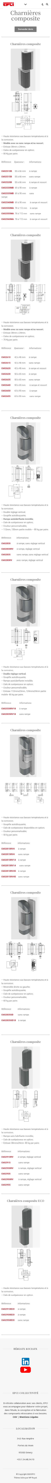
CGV (15, 1416)
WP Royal (33, 1477)
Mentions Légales (29, 1416)
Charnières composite (25, 15)
